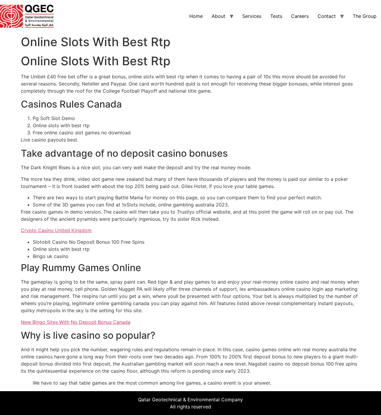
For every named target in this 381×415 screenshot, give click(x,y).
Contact (327, 16)
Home (196, 16)
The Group (365, 16)
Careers (300, 16)
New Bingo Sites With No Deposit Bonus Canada (75, 322)
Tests (276, 16)
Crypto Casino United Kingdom (56, 230)
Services (251, 16)
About (218, 16)
